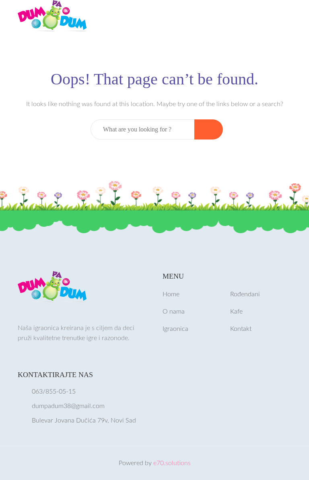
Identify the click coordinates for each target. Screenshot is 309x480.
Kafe (236, 311)
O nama (174, 311)
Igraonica (175, 329)
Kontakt (240, 329)
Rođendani (245, 294)
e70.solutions (172, 463)
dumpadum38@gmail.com (68, 406)
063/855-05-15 (54, 391)
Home (171, 294)
